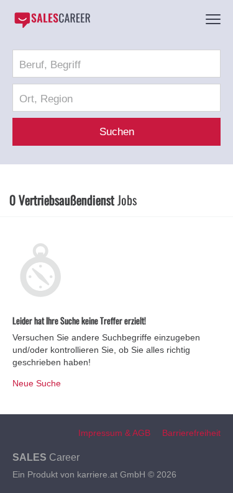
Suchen (116, 132)
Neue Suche (36, 383)
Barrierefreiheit (191, 433)
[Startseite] (52, 19)
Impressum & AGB (114, 433)
